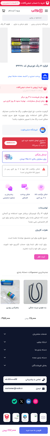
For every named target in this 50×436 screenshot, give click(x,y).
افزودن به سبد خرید (33, 430)
